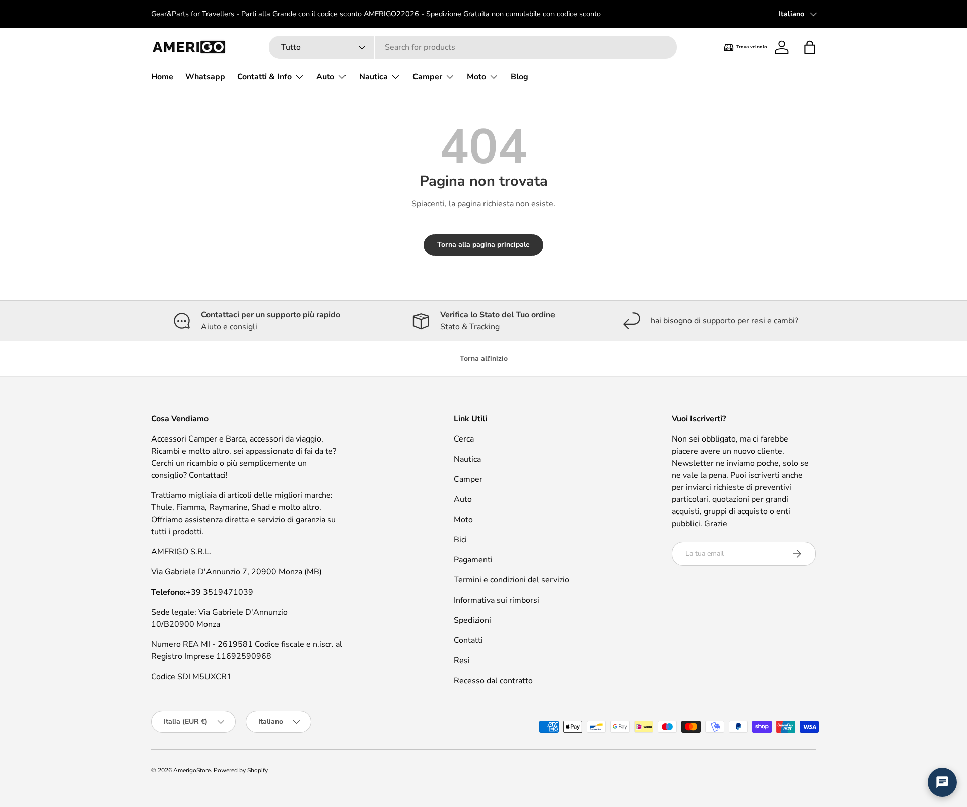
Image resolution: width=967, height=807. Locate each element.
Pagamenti (473, 559)
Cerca (464, 439)
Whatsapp (205, 76)
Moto (476, 76)
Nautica (373, 76)
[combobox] (473, 47)
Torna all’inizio (484, 358)
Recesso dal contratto (493, 680)
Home (162, 76)
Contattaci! (208, 475)
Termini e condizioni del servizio (511, 579)
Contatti (468, 640)
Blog (519, 76)
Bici (460, 539)
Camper (427, 76)
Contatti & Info (264, 76)
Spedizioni (472, 620)
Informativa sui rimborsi (496, 600)
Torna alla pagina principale (483, 244)
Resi (462, 660)
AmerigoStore (192, 770)
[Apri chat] (942, 782)
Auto (325, 76)
